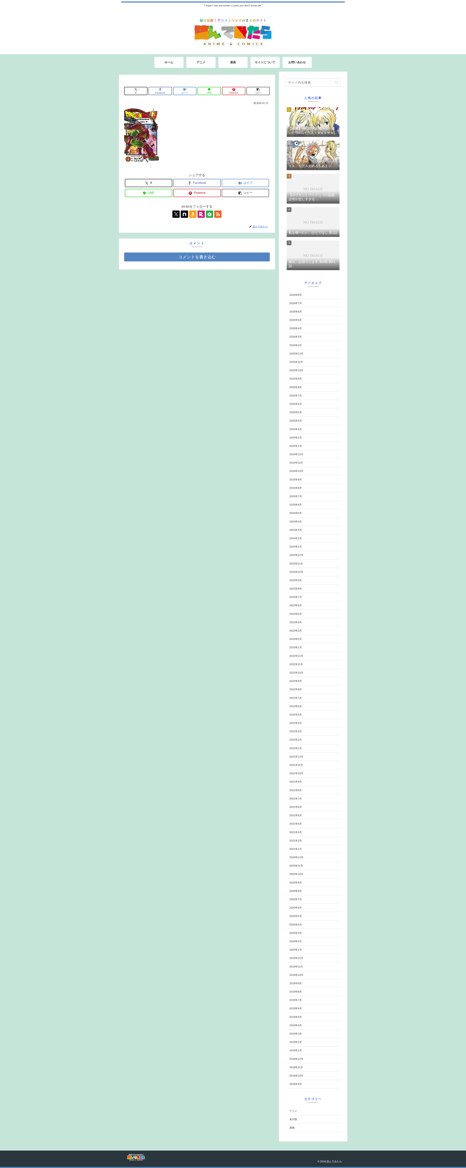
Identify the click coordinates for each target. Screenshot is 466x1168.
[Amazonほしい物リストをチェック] (192, 214)
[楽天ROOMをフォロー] (201, 214)
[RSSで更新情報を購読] (218, 214)
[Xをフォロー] (176, 214)
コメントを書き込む (197, 257)
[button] (258, 91)
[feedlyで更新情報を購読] (209, 214)
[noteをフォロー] (184, 214)
